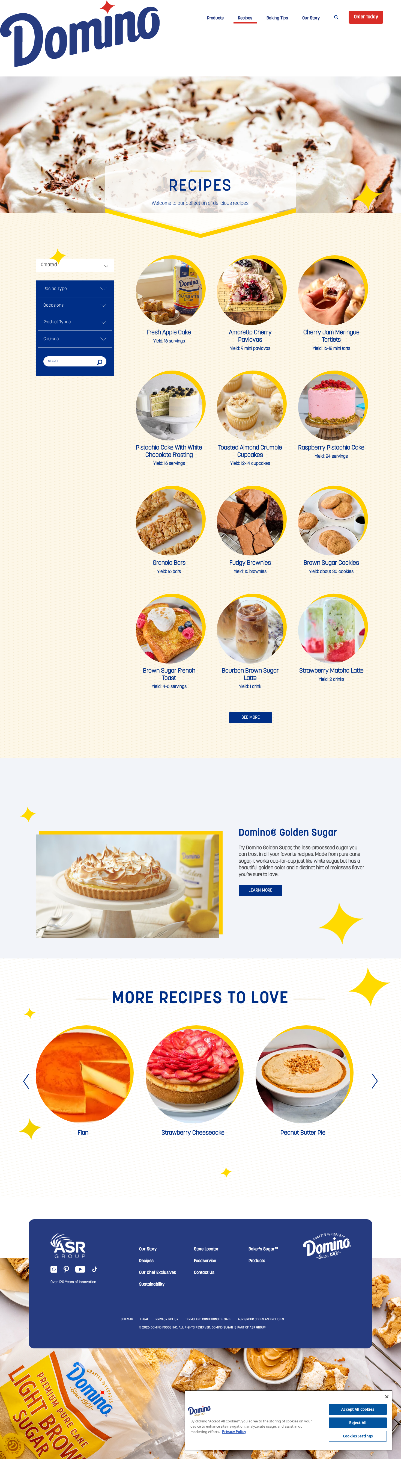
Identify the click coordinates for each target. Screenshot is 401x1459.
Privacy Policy (234, 1431)
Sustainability (151, 1284)
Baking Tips (277, 18)
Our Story (311, 18)
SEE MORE (250, 717)
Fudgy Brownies (250, 563)
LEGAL (144, 1319)
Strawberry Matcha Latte (331, 671)
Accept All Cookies (357, 1409)
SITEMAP (127, 1319)
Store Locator (206, 1249)
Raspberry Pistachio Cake (331, 448)
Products (215, 18)
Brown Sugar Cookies (331, 563)
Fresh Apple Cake (169, 333)
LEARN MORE (260, 890)
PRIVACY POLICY (166, 1319)
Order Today (366, 17)
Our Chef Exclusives (157, 1273)
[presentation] (26, 1081)
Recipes (245, 18)
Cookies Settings (358, 1436)
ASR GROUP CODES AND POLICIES (261, 1319)
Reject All (357, 1422)
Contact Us (204, 1273)
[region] (288, 1420)
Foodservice (205, 1261)
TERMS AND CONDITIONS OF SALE (208, 1319)
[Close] (386, 1396)
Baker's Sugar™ (263, 1249)
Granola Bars (169, 563)
